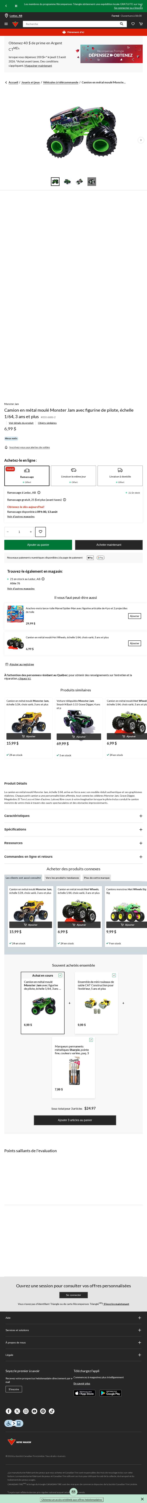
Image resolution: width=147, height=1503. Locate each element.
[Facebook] (8, 1411)
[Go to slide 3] (79, 181)
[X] (17, 1411)
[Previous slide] (6, 6)
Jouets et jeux (30, 82)
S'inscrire (14, 1389)
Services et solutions (17, 1330)
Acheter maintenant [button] (108, 544)
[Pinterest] (43, 1411)
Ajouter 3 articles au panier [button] (75, 1120)
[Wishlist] (133, 24)
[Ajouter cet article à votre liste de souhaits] (40, 532)
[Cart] (141, 24)
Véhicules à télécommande (60, 82)
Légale (9, 1354)
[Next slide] (141, 6)
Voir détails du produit (21, 422)
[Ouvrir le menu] (6, 24)
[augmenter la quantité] (7, 532)
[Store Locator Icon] (6, 15)
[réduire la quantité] (31, 532)
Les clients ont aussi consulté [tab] (23, 877)
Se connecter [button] (73, 1295)
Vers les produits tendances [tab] (62, 877)
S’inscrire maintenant (116, 1303)
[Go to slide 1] (55, 181)
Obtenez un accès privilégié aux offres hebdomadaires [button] (71, 1499)
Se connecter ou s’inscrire (128, 7)
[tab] (27, 476)
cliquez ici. (24, 678)
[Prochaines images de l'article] (141, 140)
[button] (122, 24)
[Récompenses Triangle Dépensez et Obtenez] (108, 54)
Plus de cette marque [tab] (97, 877)
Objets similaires (47, 422)
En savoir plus (82, 1383)
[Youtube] (34, 1411)
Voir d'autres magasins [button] (21, 516)
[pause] (16, 6)
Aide (8, 1317)
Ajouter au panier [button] (38, 544)
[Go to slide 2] (67, 181)
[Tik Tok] (51, 1411)
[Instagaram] (26, 1411)
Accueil (13, 82)
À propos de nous (16, 1342)
